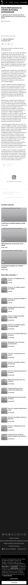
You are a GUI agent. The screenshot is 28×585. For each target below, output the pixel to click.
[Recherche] (7, 2)
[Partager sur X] (5, 44)
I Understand (14, 582)
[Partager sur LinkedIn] (8, 44)
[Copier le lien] (12, 44)
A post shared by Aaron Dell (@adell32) (14, 197)
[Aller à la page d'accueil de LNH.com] (3, 2)
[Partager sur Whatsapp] (2, 44)
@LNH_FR (11, 39)
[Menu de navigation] (26, 2)
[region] (14, 570)
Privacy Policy (5, 566)
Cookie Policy (14, 566)
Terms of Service (8, 575)
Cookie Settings (14, 568)
